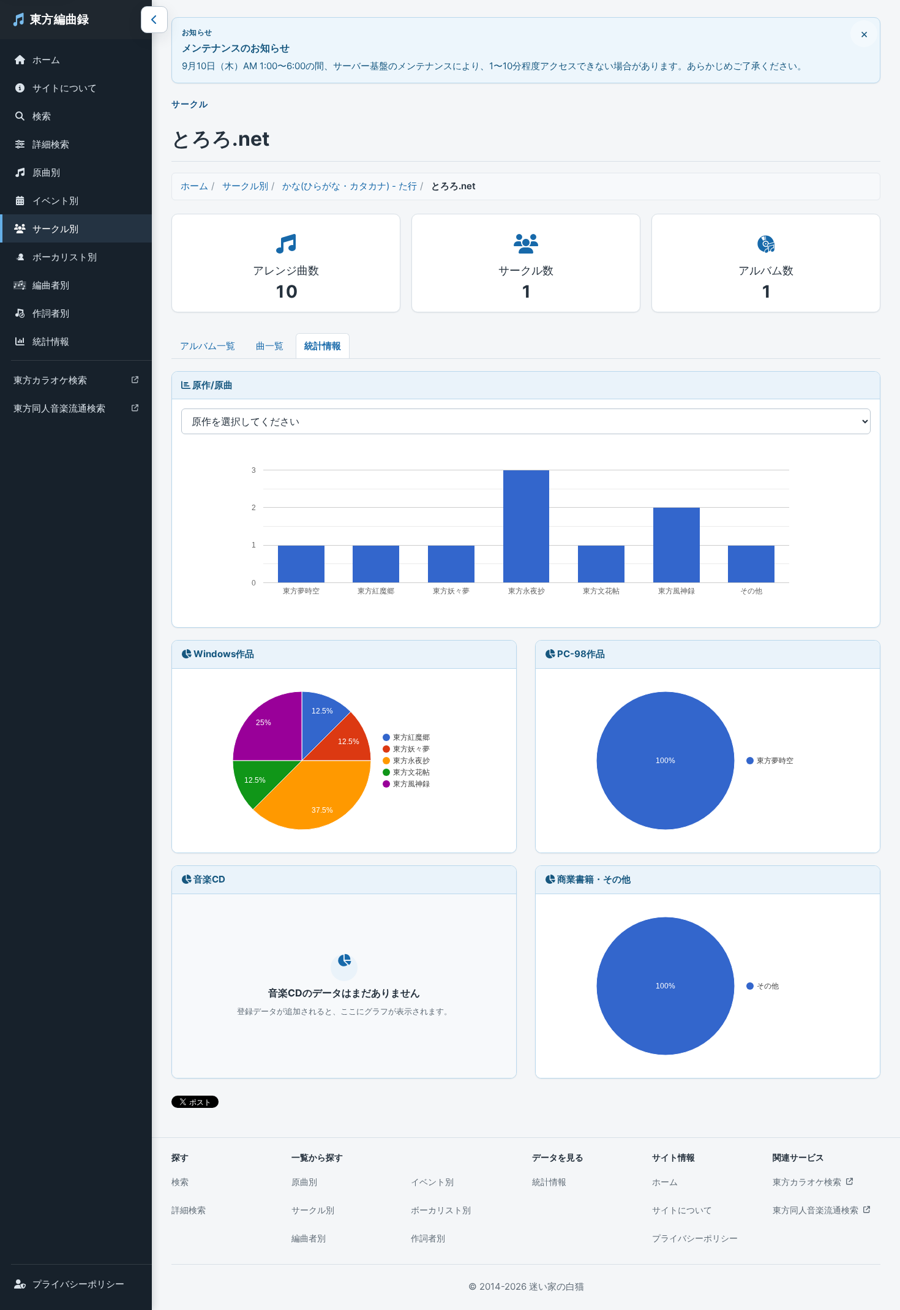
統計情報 (50, 341)
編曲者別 (50, 285)
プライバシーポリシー (78, 1284)
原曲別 (46, 172)
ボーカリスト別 (64, 257)
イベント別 (55, 200)
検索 (41, 116)
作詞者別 (50, 313)
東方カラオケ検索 (50, 383)
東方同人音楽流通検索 (59, 411)
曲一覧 (269, 346)
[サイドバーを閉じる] (154, 19)
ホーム (46, 60)
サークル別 (55, 229)
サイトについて (64, 88)
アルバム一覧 (207, 346)
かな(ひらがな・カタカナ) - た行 (349, 186)
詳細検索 (50, 144)
